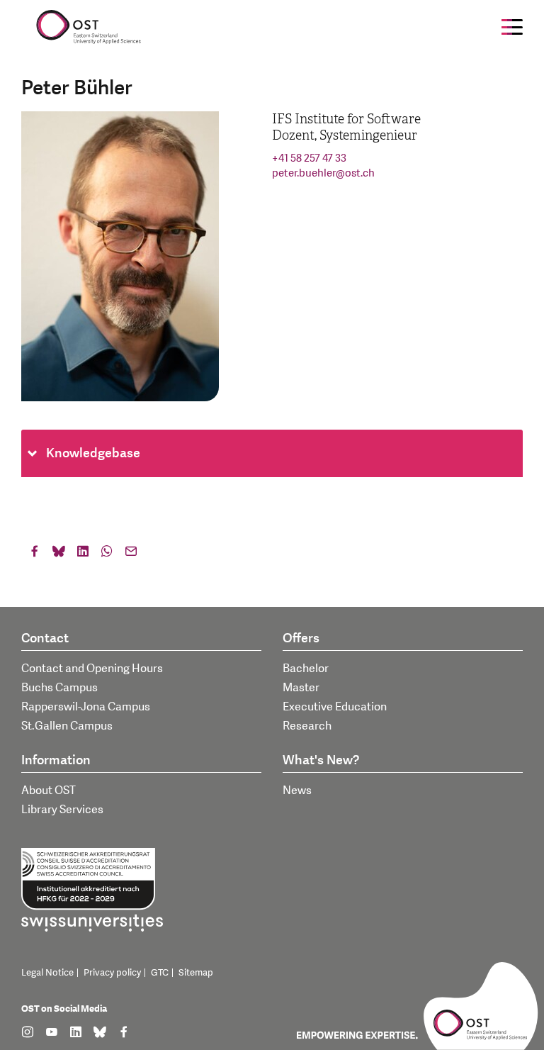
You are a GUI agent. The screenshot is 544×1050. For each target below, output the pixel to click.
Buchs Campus (59, 688)
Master (301, 688)
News (297, 790)
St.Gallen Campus (67, 726)
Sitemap (195, 972)
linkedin (82, 554)
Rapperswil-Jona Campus (85, 707)
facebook (34, 554)
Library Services (62, 809)
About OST (48, 790)
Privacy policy (112, 972)
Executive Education (335, 707)
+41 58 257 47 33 (309, 158)
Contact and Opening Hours (92, 668)
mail (131, 554)
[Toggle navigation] (512, 27)
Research (307, 726)
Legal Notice (47, 972)
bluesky (58, 554)
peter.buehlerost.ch (323, 173)
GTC (160, 972)
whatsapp (107, 554)
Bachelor (306, 668)
